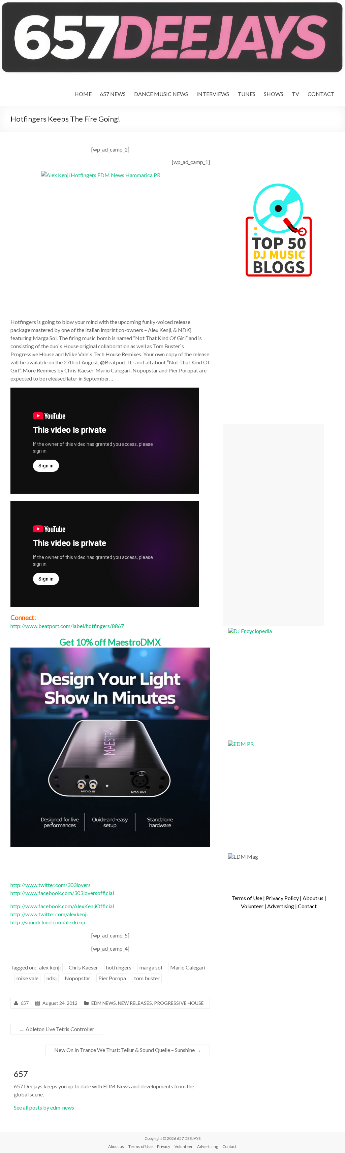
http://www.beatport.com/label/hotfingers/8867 (67, 626)
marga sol (150, 967)
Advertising (280, 906)
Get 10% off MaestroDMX (110, 642)
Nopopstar (77, 978)
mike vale (27, 978)
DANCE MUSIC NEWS (161, 94)
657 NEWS (113, 94)
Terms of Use (246, 898)
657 (25, 1003)
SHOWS (273, 94)
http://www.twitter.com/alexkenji (49, 914)
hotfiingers (118, 967)
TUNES (246, 94)
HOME (83, 94)
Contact (307, 906)
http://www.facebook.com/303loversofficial (62, 893)
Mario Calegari (187, 967)
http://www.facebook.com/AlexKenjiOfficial (62, 906)
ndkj (51, 978)
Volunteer (252, 906)
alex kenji (50, 967)
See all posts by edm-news (44, 1107)
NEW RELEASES (135, 1003)
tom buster (147, 978)
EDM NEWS (103, 1003)
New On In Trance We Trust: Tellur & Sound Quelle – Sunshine (127, 1050)
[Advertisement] (273, 525)
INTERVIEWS (212, 94)
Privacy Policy (282, 898)
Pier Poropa (112, 978)
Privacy (163, 1146)
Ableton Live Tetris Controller (56, 1029)
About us (313, 898)
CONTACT (321, 94)
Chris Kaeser (83, 967)
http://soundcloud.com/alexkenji (47, 922)
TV (295, 94)
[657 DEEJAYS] (172, 3)
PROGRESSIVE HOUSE (179, 1003)
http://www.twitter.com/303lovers (50, 885)
